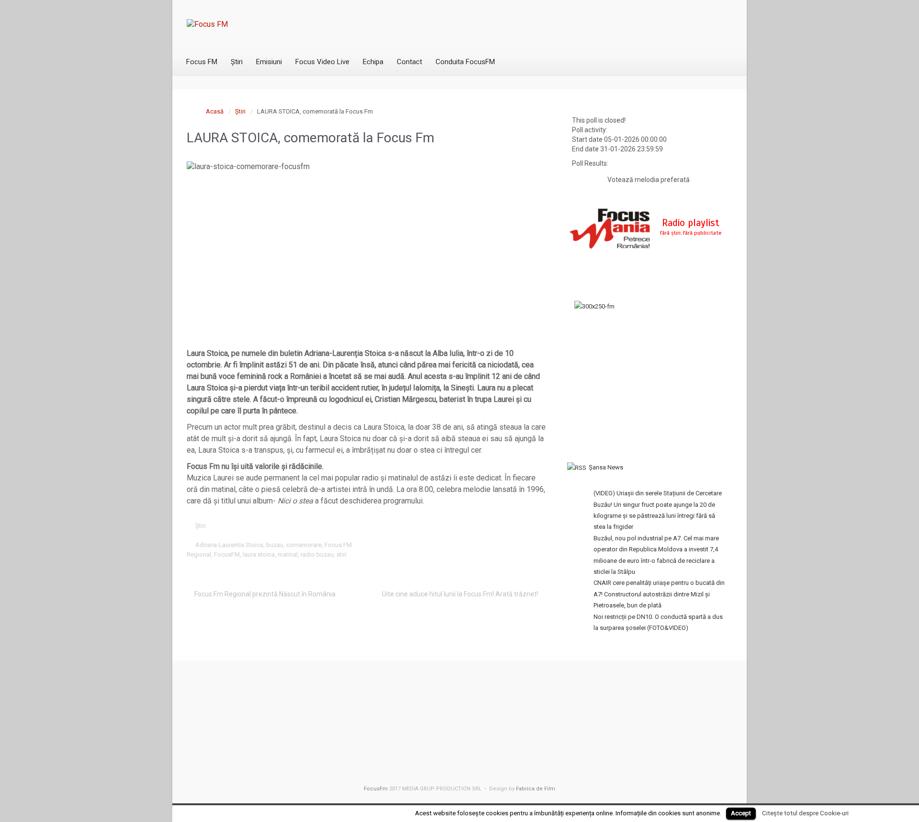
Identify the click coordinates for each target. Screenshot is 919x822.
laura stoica (259, 554)
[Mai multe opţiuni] (539, 526)
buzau (274, 544)
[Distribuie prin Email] (524, 526)
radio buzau (317, 554)
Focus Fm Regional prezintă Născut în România (265, 594)
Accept (741, 813)
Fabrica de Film (535, 789)
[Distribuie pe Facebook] (479, 526)
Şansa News (606, 467)
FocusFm (376, 789)
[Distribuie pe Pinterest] (509, 526)
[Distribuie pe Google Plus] (494, 526)
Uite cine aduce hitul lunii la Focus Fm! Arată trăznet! (460, 594)
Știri (240, 111)
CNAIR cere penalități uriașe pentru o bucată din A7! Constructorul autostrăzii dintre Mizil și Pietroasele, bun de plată (659, 594)
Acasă (215, 111)
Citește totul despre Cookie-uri (805, 813)
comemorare (304, 544)
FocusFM (227, 554)
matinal (288, 554)
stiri (341, 554)
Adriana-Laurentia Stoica (229, 544)
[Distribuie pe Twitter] (464, 526)
